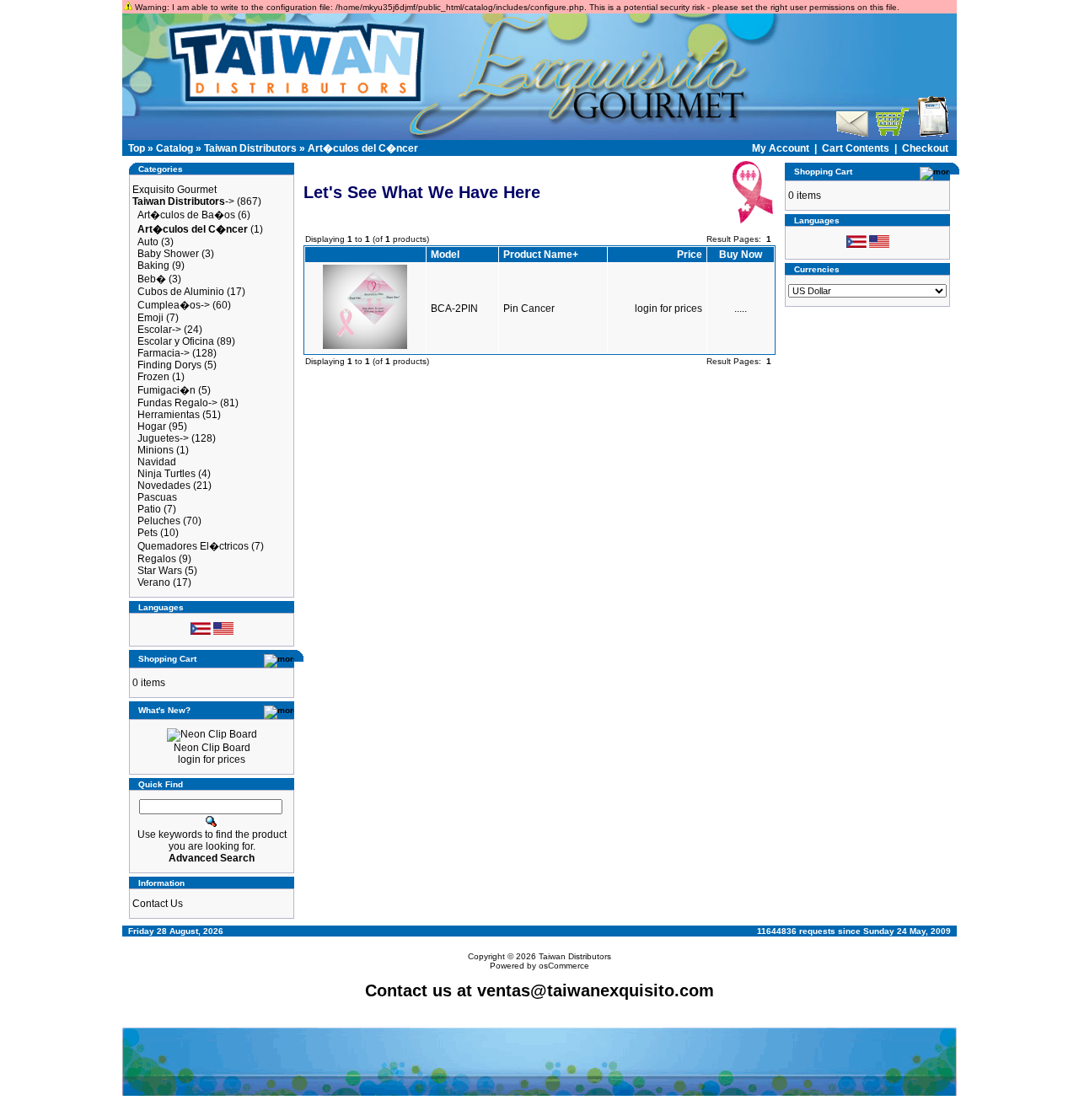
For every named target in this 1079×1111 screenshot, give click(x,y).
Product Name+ (540, 254)
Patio (149, 509)
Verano (153, 582)
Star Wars (159, 571)
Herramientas (168, 415)
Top (136, 148)
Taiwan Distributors (250, 148)
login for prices (211, 759)
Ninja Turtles (166, 474)
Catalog (174, 148)
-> (183, 201)
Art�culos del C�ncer (363, 148)
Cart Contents (855, 148)
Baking (153, 265)
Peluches (158, 521)
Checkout (925, 148)
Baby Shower (168, 254)
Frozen (153, 377)
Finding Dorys (169, 365)
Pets (147, 533)
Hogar (151, 426)
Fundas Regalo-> (177, 403)
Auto (147, 242)
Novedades (164, 485)
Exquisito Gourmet (174, 190)
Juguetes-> (163, 438)
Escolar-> (159, 329)
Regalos (156, 559)
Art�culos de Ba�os (186, 215)
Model (445, 254)
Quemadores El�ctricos (193, 546)
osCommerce (564, 965)
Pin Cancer (529, 308)
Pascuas (157, 497)
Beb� (151, 279)
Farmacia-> (163, 353)
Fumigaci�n (166, 390)
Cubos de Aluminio (180, 292)
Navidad (156, 462)
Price (689, 254)
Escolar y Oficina (175, 341)
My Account (780, 148)
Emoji (150, 318)
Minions (155, 450)
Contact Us (157, 904)
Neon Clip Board (212, 748)
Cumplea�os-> (173, 305)
